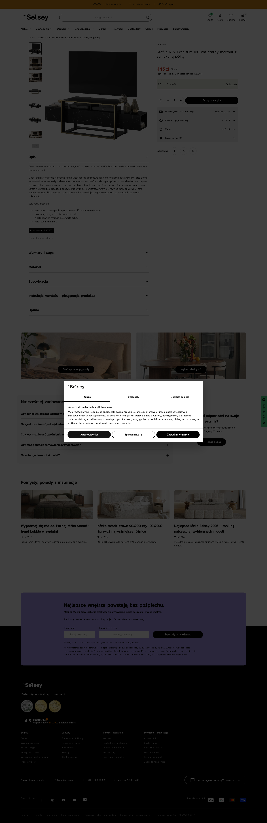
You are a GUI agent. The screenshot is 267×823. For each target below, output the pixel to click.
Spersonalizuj (132, 434)
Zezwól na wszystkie (178, 434)
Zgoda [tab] (87, 397)
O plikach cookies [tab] (180, 397)
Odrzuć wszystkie (89, 434)
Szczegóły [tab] (133, 397)
